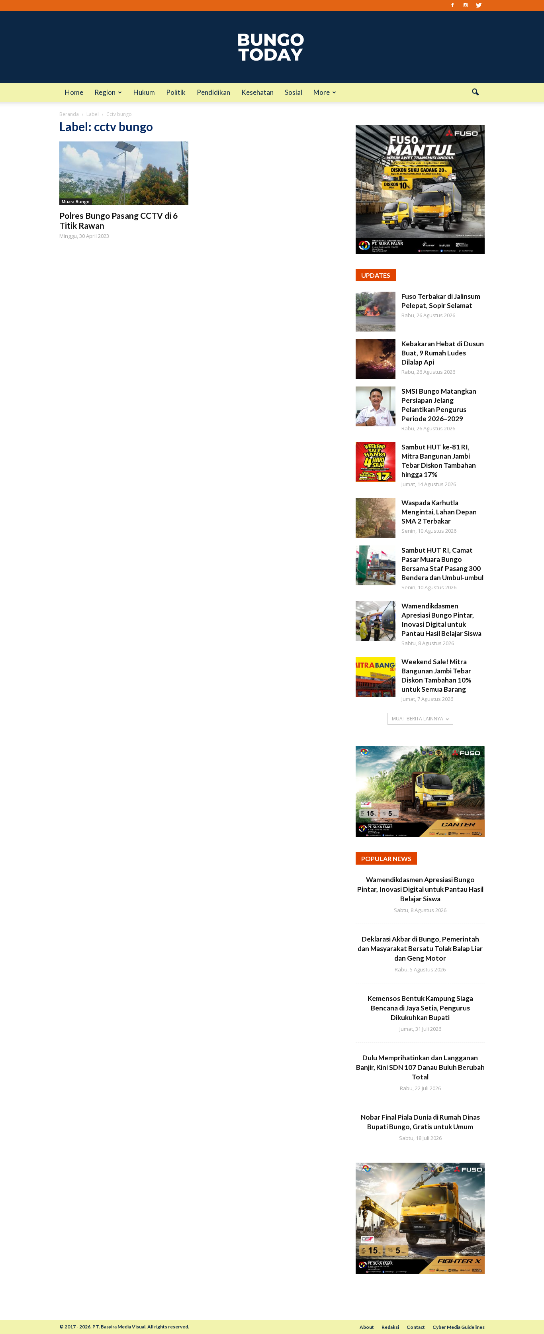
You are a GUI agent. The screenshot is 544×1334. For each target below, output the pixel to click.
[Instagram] (466, 5)
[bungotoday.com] (272, 47)
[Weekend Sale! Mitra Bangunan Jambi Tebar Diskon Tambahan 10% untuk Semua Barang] (375, 677)
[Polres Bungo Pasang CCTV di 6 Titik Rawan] (123, 173)
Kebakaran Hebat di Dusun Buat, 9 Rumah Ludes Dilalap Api (442, 352)
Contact (416, 1327)
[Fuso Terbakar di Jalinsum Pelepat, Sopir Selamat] (375, 312)
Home (74, 92)
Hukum (144, 92)
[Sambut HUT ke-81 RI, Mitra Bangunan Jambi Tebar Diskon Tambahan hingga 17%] (375, 462)
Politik (176, 92)
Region (104, 92)
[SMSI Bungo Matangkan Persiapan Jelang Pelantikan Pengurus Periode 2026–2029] (375, 406)
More (321, 92)
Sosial (293, 92)
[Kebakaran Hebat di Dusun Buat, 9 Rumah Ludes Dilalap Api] (375, 359)
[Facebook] (452, 5)
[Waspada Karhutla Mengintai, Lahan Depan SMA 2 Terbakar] (375, 518)
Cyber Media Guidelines (458, 1327)
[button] (475, 92)
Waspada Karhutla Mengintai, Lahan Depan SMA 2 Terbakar (439, 511)
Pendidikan (213, 92)
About (367, 1327)
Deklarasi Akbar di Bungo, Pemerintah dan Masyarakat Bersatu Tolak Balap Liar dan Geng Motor (420, 948)
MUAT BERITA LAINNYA (417, 718)
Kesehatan (257, 92)
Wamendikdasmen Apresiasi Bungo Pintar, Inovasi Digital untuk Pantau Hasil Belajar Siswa (420, 889)
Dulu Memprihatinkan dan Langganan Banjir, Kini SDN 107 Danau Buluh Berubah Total (420, 1067)
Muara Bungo (76, 201)
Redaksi (390, 1327)
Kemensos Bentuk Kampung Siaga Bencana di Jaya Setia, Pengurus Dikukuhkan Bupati (420, 1008)
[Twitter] (479, 5)
